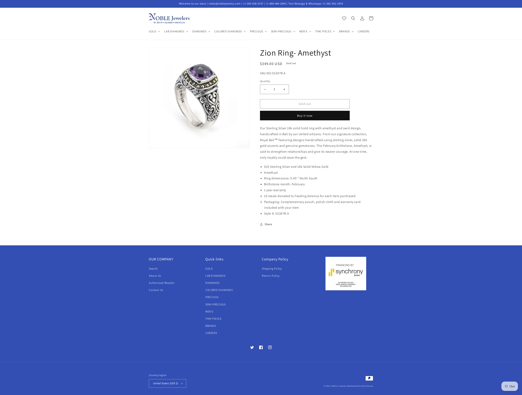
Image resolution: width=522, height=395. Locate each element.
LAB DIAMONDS (215, 276)
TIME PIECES (213, 318)
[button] (154, 31)
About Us (155, 276)
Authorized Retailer (162, 283)
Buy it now (305, 115)
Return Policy (271, 276)
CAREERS (211, 333)
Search (153, 268)
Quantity (265, 81)
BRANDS (210, 326)
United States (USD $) (165, 383)
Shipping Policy (272, 268)
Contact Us (156, 290)
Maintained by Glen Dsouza (360, 386)
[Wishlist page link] (344, 18)
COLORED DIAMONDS (219, 290)
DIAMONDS (212, 283)
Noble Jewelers (339, 386)
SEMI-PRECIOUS (215, 304)
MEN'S (209, 311)
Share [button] (268, 224)
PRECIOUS (212, 297)
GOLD (209, 268)
